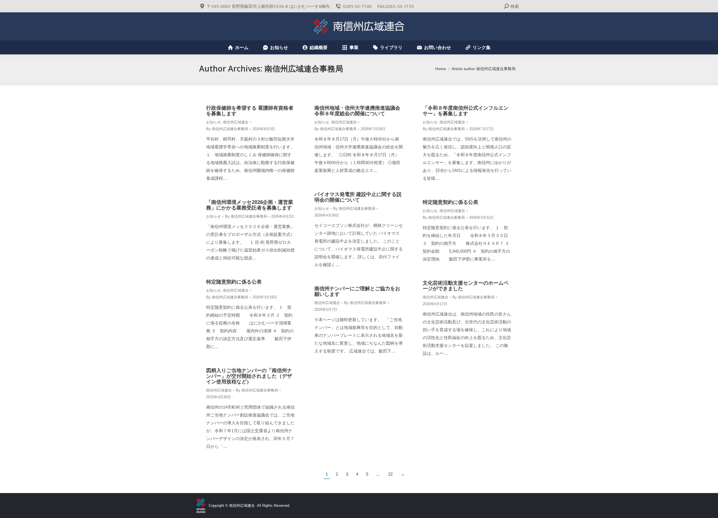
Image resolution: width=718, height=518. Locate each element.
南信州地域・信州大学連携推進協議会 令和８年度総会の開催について (359, 110)
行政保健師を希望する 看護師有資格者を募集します (249, 110)
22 (390, 474)
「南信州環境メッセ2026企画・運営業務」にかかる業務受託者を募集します (249, 205)
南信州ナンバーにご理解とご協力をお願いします (357, 291)
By (227, 129)
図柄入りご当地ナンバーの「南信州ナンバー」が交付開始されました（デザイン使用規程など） (249, 376)
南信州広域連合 (235, 122)
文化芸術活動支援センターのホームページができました (465, 285)
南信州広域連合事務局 (303, 68)
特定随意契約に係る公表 (450, 202)
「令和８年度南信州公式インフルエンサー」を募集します (465, 110)
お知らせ (213, 122)
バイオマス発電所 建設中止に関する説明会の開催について (358, 197)
